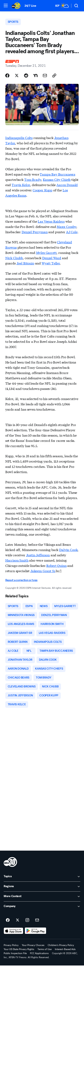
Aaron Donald (67, 184)
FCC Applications (39, 953)
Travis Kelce (21, 184)
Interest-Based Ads (65, 949)
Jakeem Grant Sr (42, 570)
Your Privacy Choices (33, 945)
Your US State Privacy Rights (19, 949)
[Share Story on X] (16, 75)
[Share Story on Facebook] (7, 75)
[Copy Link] (54, 75)
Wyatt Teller (51, 263)
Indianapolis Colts (19, 137)
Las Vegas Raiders (51, 221)
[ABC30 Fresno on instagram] (27, 920)
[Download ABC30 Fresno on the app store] (13, 931)
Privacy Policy (11, 945)
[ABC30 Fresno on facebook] (8, 920)
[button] (5, 5)
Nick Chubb (14, 257)
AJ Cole (71, 231)
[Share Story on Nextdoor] (35, 75)
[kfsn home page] (10, 862)
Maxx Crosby (66, 226)
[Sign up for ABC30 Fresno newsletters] (37, 920)
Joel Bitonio (25, 263)
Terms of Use (45, 949)
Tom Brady (32, 179)
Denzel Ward (51, 257)
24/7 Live (30, 6)
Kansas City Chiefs (57, 179)
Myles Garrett (46, 252)
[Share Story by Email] (44, 75)
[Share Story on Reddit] (26, 75)
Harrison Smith (17, 560)
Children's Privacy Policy (61, 945)
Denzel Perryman (35, 231)
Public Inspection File (15, 953)
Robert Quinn (56, 565)
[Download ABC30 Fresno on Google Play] (35, 931)
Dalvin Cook (68, 549)
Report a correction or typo (21, 580)
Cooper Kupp (42, 190)
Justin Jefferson (38, 554)
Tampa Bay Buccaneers (57, 174)
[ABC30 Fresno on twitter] (17, 920)
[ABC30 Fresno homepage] (16, 5)
